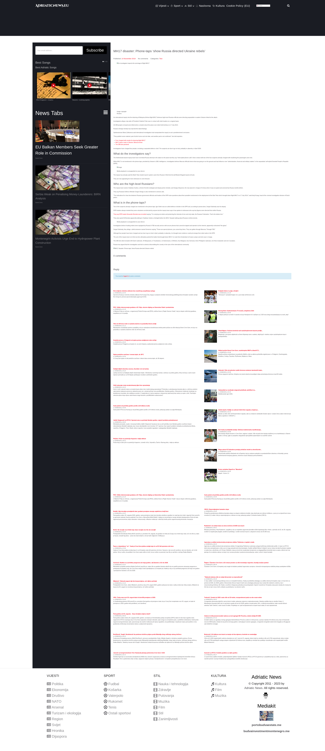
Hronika (58, 731)
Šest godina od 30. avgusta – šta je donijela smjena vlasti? (131, 614)
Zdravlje (164, 690)
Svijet (56, 725)
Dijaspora (59, 736)
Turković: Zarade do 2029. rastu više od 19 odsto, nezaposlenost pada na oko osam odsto (233, 597)
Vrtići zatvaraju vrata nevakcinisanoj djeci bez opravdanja (131, 385)
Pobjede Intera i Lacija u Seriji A (228, 291)
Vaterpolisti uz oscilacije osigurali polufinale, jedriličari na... (237, 390)
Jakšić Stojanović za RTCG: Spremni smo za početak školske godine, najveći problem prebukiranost (145, 420)
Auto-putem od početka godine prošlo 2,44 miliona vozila (131, 406)
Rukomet (115, 701)
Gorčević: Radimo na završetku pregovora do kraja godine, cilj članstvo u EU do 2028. (140, 562)
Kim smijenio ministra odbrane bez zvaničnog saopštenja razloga (134, 291)
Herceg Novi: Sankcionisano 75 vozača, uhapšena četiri (236, 310)
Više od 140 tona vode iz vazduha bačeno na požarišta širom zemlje (134, 323)
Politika (57, 684)
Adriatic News (253, 688)
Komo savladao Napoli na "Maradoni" (230, 469)
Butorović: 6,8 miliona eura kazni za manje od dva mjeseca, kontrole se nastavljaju (230, 634)
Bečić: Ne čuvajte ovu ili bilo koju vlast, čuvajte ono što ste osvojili (134, 530)
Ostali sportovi (119, 713)
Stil (160, 713)
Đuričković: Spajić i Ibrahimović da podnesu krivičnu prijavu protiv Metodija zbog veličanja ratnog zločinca (147, 634)
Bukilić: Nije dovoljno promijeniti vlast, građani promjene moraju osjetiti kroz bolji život (140, 511)
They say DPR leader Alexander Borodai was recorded (129, 214)
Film (161, 707)
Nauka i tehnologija (173, 684)
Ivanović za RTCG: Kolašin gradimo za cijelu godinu (220, 653)
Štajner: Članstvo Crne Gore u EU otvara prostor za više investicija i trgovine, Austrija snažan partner (236, 562)
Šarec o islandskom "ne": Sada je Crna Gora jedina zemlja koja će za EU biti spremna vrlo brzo (143, 546)
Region (57, 719)
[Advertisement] (162, 24)
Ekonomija (60, 690)
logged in (126, 276)
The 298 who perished (122, 144)
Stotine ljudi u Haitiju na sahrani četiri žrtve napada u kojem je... (238, 410)
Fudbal (113, 684)
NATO (56, 701)
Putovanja (166, 696)
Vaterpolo (115, 696)
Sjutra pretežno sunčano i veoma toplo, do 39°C (128, 354)
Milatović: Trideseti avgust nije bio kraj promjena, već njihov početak (135, 581)
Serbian (260, 5)
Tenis (112, 707)
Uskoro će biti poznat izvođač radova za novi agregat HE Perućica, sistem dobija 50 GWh (232, 616)
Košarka (114, 690)
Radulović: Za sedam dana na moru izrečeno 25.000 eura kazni (224, 525)
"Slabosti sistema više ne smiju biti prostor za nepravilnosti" (223, 577)
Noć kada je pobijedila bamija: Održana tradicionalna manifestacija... (240, 429)
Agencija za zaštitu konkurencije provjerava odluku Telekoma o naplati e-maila (229, 542)
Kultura (220, 684)
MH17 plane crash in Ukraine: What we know (128, 142)
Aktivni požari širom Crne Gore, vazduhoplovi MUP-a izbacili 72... (239, 350)
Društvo (58, 696)
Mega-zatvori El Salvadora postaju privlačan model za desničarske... (240, 449)
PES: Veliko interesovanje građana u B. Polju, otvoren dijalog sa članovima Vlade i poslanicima (143, 307)
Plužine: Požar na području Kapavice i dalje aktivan (129, 438)
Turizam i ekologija (66, 713)
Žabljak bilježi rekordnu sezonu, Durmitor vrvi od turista (131, 369)
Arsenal (58, 707)
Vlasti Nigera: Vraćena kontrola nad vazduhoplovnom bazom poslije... (240, 330)
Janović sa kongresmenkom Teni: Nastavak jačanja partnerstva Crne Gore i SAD (139, 653)
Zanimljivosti (168, 719)
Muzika (164, 701)
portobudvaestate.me (266, 725)
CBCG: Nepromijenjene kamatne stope (216, 509)
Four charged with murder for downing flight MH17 (130, 140)
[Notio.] (52, 5)
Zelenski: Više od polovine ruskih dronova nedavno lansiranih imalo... (240, 370)
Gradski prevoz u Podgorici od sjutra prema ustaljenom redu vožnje (134, 340)
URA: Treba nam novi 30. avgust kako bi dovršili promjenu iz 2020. (134, 597)
